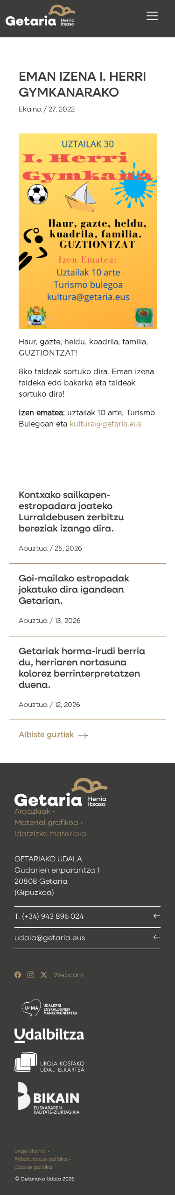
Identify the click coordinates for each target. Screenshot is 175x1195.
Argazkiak (32, 812)
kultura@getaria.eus (106, 424)
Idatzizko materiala (50, 834)
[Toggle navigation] (152, 16)
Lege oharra (29, 1151)
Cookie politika (33, 1167)
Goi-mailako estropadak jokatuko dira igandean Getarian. (74, 590)
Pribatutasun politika (40, 1159)
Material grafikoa (46, 823)
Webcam (68, 975)
